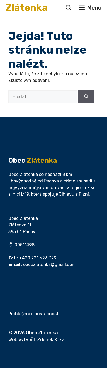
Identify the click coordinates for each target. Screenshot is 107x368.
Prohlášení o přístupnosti (34, 313)
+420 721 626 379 (38, 258)
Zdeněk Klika (51, 339)
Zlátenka (26, 7)
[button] (68, 7)
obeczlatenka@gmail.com (49, 264)
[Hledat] (86, 96)
